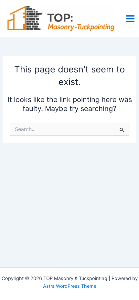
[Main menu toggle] (130, 18)
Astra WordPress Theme (69, 286)
